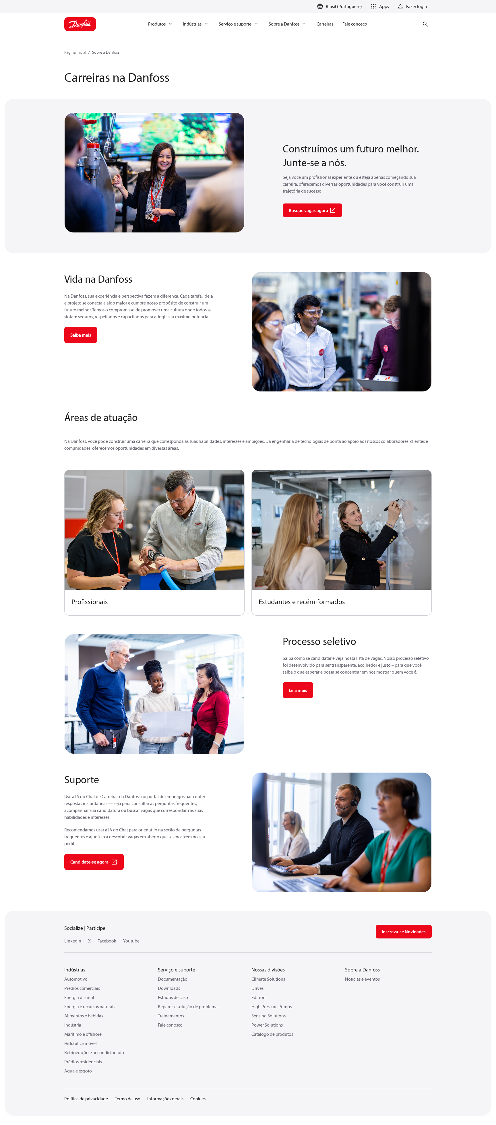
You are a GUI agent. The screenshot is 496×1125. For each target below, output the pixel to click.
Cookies (198, 1098)
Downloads (169, 988)
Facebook (107, 941)
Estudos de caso (173, 997)
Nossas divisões (268, 969)
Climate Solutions (268, 979)
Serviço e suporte (176, 969)
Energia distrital (79, 997)
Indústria (72, 1025)
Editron (258, 997)
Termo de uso (127, 1098)
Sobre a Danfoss (106, 52)
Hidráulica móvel (80, 1043)
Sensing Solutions (268, 1016)
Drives (257, 988)
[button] (379, 6)
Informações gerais (165, 1098)
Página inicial (75, 52)
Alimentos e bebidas (83, 1016)
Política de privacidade (86, 1098)
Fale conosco (170, 1025)
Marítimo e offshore (83, 1034)
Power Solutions (267, 1025)
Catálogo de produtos (272, 1034)
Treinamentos (171, 1016)
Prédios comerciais (82, 988)
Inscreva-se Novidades (404, 931)
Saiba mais (80, 335)
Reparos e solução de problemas (188, 1006)
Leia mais (298, 690)
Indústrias (74, 969)
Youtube (131, 941)
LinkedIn (72, 941)
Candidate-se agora (89, 862)
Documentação (172, 979)
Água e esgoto (78, 1071)
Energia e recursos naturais (89, 1006)
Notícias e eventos (362, 979)
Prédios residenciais (83, 1061)
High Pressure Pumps (271, 1006)
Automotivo (76, 979)
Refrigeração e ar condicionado (94, 1052)
